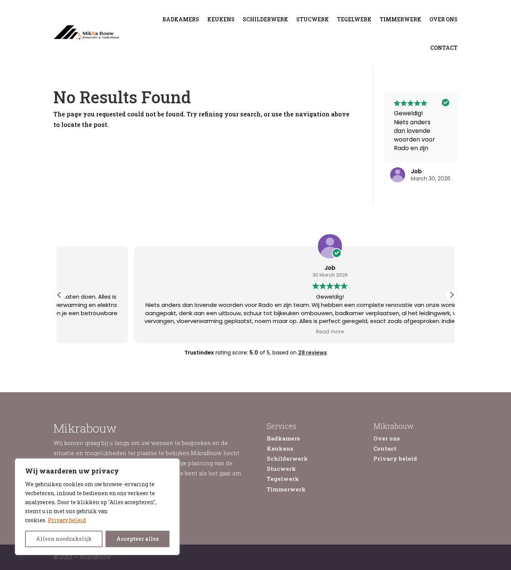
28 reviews (312, 352)
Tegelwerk (354, 19)
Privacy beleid (67, 520)
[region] (97, 506)
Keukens (221, 19)
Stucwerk (312, 19)
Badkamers (180, 19)
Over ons (443, 19)
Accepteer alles (137, 538)
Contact (444, 47)
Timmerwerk (400, 19)
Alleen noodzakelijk (64, 538)
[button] (451, 295)
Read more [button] (256, 332)
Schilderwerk (265, 19)
